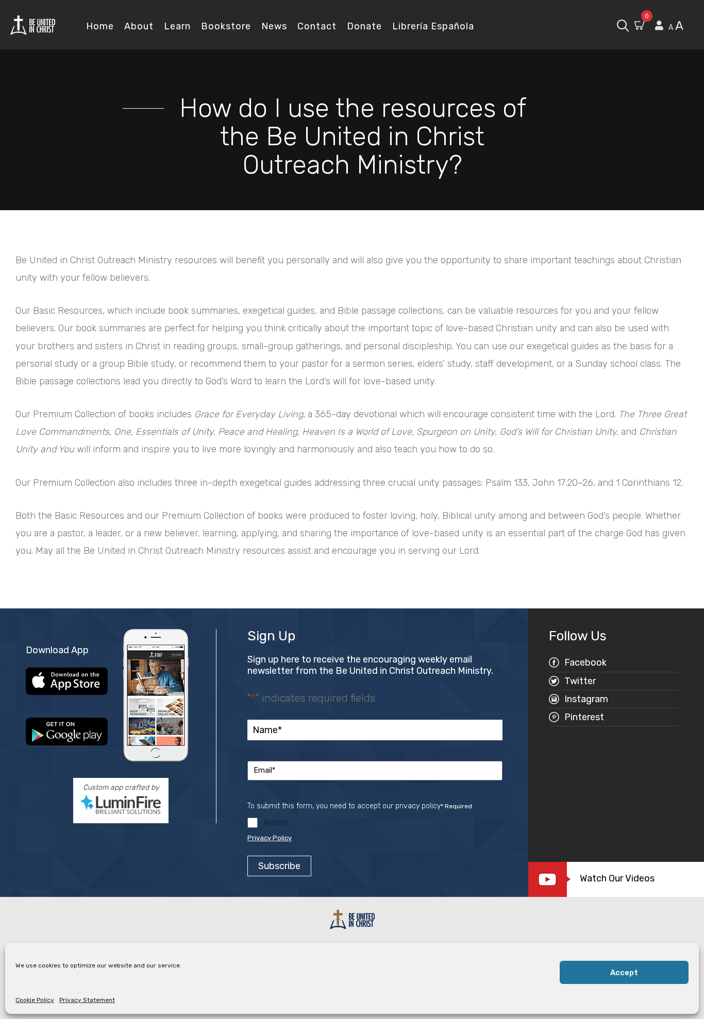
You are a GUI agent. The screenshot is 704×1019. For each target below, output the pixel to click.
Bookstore (226, 26)
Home (100, 26)
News (274, 26)
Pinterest (584, 717)
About (139, 26)
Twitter (580, 681)
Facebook (585, 662)
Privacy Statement (87, 1000)
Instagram (586, 699)
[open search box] (622, 24)
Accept (624, 972)
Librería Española (433, 26)
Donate (364, 26)
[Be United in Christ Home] (32, 24)
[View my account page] (659, 25)
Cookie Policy (34, 1000)
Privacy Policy (269, 838)
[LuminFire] (120, 804)
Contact (317, 26)
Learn (177, 26)
